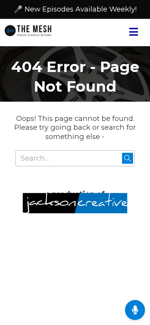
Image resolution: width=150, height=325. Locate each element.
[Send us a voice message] (135, 310)
